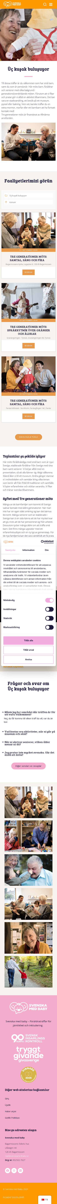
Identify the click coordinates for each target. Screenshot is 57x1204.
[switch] (49, 609)
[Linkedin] (20, 1170)
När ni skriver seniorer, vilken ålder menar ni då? (27, 743)
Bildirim (28, 272)
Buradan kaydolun (13, 666)
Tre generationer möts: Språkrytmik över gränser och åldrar (28, 330)
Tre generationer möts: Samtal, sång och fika (28, 258)
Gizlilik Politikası (12, 1117)
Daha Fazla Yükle (28, 437)
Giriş (7, 1098)
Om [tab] (47, 550)
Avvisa (28, 659)
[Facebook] (7, 1170)
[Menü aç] (50, 4)
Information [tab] (28, 550)
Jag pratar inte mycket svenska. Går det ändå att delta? (29, 753)
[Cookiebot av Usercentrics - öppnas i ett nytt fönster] (41, 542)
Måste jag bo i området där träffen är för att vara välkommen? (30, 713)
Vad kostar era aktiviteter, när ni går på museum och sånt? (30, 733)
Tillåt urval (28, 650)
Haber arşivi (10, 1111)
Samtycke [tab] (10, 550)
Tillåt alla (28, 640)
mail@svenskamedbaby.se (17, 1156)
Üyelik (8, 1105)
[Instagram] (14, 1170)
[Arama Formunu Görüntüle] (45, 4)
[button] (28, 710)
